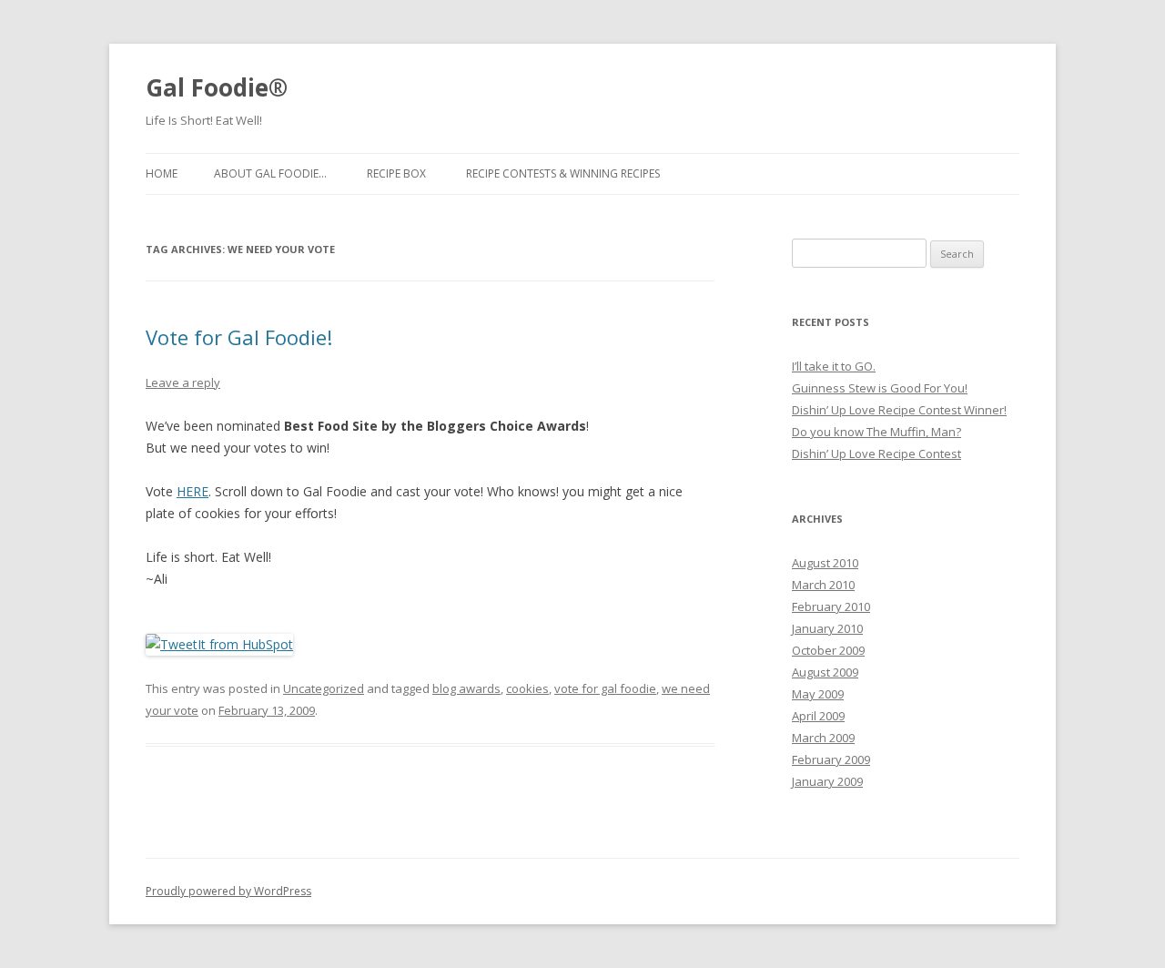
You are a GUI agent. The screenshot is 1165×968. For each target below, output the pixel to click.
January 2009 (827, 781)
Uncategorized (323, 688)
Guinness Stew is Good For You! (879, 388)
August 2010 (825, 563)
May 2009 (818, 694)
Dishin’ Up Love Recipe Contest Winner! (899, 410)
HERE (192, 491)
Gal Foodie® (217, 87)
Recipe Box (396, 173)
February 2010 (831, 606)
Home (161, 173)
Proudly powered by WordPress (228, 891)
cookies (527, 688)
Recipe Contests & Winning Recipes (563, 173)
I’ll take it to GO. (834, 366)
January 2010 (827, 628)
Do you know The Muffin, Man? (876, 431)
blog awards (466, 688)
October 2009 (828, 650)
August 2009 (825, 672)
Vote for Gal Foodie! (239, 337)
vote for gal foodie (605, 688)
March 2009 (823, 737)
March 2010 (823, 584)
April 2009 (818, 716)
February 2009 (831, 759)
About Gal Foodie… (270, 173)
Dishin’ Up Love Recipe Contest (876, 453)
